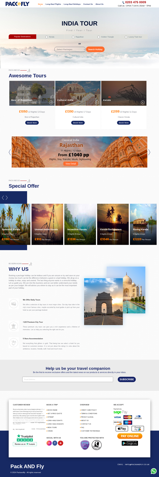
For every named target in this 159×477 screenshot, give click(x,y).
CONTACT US (86, 424)
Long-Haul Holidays (72, 4)
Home (40, 4)
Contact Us (88, 4)
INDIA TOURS (52, 427)
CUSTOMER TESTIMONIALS (90, 431)
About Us (99, 4)
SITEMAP (51, 417)
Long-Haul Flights (53, 4)
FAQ (82, 427)
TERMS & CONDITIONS (89, 413)
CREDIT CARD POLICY (89, 410)
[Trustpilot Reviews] (25, 440)
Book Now (32, 122)
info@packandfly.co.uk (137, 464)
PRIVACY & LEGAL (87, 417)
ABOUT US (85, 420)
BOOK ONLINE (52, 410)
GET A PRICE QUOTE (55, 413)
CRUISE (50, 431)
